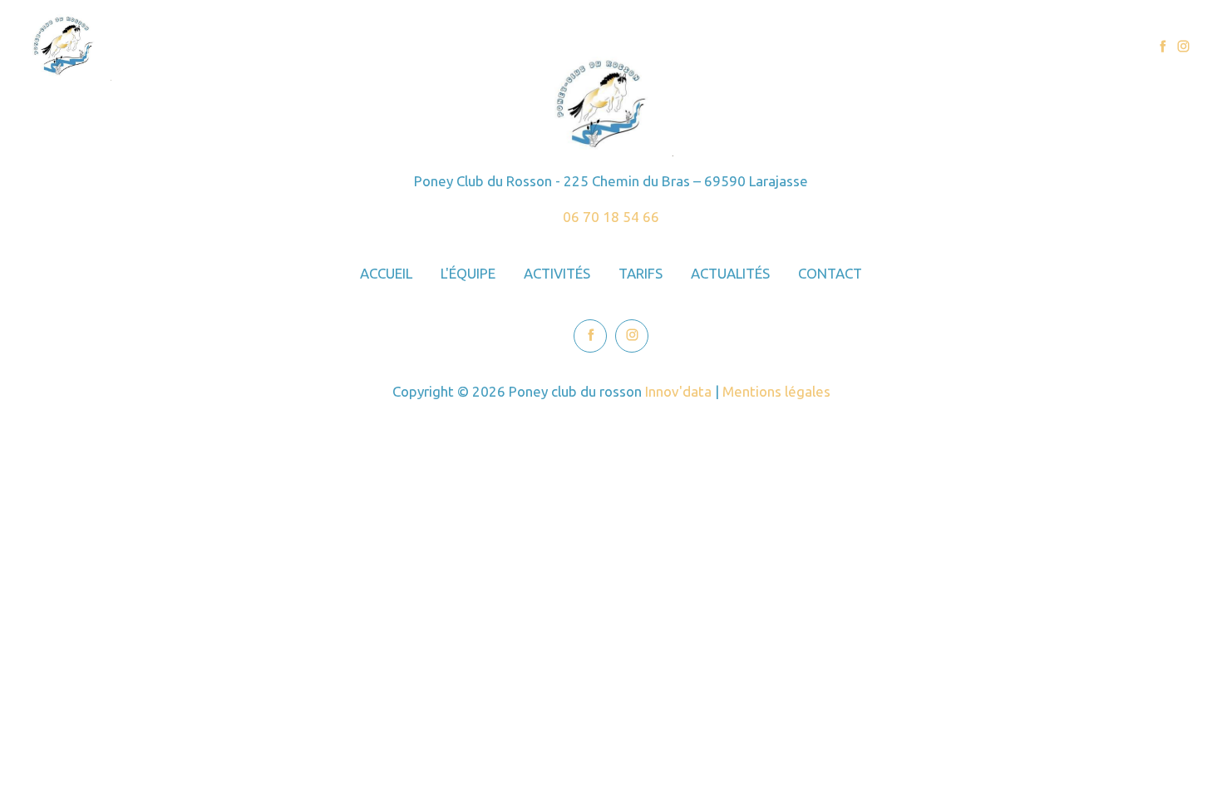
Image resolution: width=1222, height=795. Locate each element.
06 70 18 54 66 (611, 217)
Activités (848, 47)
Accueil (689, 47)
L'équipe (766, 47)
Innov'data (678, 391)
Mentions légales (776, 391)
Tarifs (923, 47)
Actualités (1001, 47)
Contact (1086, 47)
